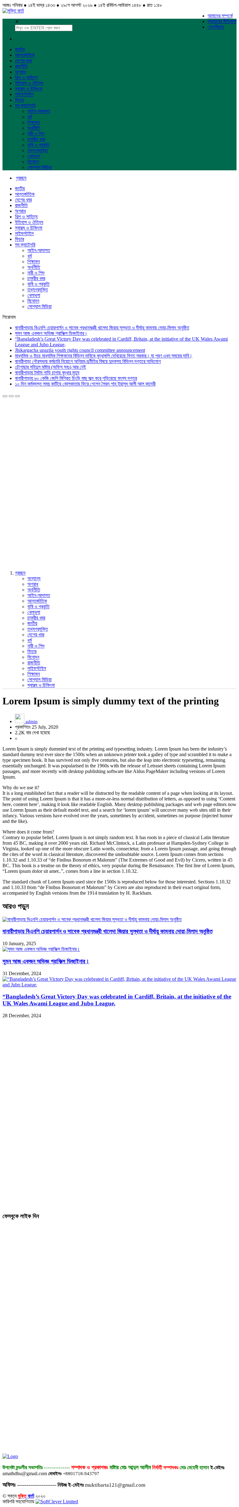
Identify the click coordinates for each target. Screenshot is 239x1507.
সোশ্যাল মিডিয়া (39, 167)
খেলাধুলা (33, 156)
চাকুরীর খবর (36, 139)
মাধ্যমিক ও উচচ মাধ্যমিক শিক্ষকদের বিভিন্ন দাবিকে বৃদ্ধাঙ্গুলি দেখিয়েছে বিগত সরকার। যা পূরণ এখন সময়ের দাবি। (103, 355)
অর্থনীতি (33, 128)
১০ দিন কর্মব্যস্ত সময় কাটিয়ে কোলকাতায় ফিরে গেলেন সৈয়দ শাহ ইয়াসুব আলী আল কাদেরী (85, 383)
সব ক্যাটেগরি (25, 105)
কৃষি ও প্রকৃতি (38, 145)
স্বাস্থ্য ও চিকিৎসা (28, 88)
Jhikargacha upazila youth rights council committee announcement (80, 350)
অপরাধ (20, 72)
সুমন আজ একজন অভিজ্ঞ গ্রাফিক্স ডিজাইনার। (51, 333)
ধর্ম (29, 116)
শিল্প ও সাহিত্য (26, 77)
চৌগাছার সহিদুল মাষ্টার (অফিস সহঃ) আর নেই (50, 367)
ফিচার (19, 100)
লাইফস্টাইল (24, 94)
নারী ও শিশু (36, 133)
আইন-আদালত (38, 111)
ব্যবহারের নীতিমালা (222, 21)
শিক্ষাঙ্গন (33, 122)
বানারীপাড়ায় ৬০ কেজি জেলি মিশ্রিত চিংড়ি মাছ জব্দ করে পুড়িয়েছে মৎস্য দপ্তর (76, 378)
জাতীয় (20, 49)
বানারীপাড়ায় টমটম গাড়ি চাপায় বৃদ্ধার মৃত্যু (47, 372)
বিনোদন (33, 161)
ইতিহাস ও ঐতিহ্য (29, 83)
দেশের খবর (23, 60)
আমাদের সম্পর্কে (220, 15)
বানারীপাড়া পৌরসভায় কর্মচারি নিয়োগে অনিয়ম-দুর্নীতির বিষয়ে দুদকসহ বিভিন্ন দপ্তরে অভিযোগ (88, 361)
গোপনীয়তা (216, 27)
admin (32, 721)
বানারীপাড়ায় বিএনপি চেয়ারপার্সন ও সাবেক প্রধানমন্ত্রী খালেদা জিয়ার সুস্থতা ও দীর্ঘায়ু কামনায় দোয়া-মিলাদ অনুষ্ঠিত (102, 327)
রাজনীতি (21, 66)
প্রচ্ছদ (20, 573)
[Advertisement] (49, 436)
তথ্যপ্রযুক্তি (37, 150)
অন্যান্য (33, 578)
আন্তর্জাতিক (25, 55)
